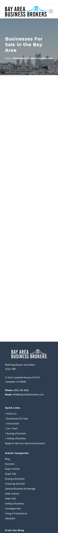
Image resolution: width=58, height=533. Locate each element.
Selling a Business (14, 503)
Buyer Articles (12, 468)
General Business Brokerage (20, 488)
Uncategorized (13, 508)
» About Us (11, 413)
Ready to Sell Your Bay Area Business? (25, 443)
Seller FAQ (10, 498)
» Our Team (11, 428)
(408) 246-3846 (21, 390)
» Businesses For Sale (16, 418)
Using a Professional (16, 513)
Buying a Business (14, 478)
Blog (7, 458)
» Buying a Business (15, 433)
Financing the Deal (15, 483)
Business (10, 463)
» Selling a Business (15, 438)
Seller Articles (12, 493)
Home (8, 58)
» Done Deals (12, 423)
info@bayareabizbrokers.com (28, 394)
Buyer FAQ (10, 473)
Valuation (10, 518)
